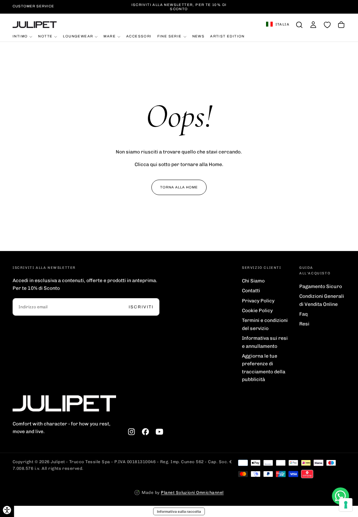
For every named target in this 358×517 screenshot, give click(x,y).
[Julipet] (64, 403)
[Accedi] (313, 24)
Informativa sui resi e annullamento (265, 342)
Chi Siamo (253, 281)
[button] (277, 24)
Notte (45, 36)
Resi (304, 324)
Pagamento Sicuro (320, 286)
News (198, 36)
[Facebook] (145, 432)
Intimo (20, 36)
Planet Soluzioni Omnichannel (192, 492)
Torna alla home (179, 187)
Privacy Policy (258, 301)
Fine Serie (169, 36)
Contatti (251, 291)
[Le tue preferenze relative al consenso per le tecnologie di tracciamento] (345, 504)
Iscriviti (141, 306)
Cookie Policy (257, 311)
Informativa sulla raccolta (179, 511)
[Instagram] (131, 432)
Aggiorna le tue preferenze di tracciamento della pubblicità (263, 367)
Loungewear (78, 36)
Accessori (139, 36)
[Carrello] (341, 24)
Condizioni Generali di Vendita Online (321, 300)
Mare (109, 36)
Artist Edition (227, 36)
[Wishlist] (327, 24)
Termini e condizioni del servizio (265, 324)
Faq (303, 314)
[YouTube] (159, 432)
